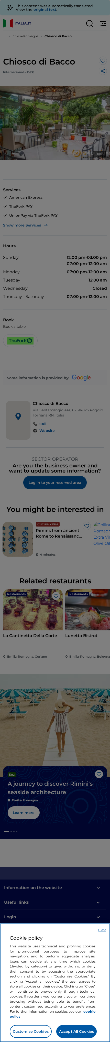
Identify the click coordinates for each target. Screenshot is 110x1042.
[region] (55, 982)
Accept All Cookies (76, 1031)
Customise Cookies (31, 1031)
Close (102, 930)
